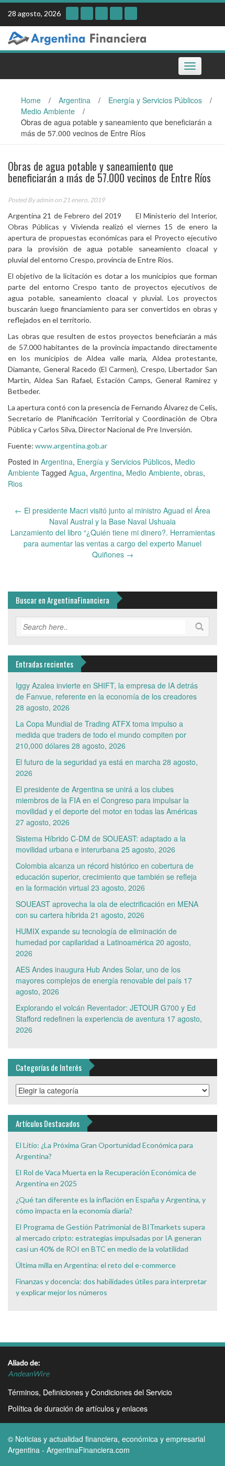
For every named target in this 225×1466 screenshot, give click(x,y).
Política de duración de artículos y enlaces (78, 1408)
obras (193, 472)
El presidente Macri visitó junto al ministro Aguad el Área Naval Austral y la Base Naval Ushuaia (112, 516)
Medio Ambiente (48, 111)
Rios (15, 483)
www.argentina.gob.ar (71, 445)
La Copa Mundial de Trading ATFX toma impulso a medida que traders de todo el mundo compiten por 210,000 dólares (101, 734)
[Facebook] (131, 13)
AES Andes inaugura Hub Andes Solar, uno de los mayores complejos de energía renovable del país (99, 975)
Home (31, 100)
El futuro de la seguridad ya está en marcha (88, 762)
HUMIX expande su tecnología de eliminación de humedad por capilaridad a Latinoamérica (96, 936)
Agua (77, 472)
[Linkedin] (101, 13)
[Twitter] (116, 13)
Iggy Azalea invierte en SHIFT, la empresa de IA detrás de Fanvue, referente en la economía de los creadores (107, 691)
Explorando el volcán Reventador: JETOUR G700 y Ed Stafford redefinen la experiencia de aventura (106, 1013)
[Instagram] (72, 13)
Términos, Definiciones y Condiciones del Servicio (90, 1392)
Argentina (75, 100)
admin (44, 200)
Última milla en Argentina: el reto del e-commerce (96, 1265)
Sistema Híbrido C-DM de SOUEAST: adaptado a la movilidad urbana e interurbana (101, 844)
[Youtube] (87, 13)
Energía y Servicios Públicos (155, 100)
